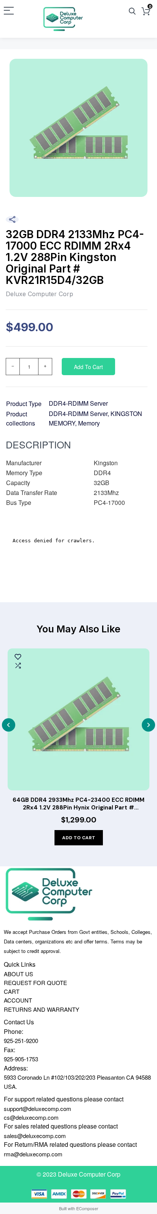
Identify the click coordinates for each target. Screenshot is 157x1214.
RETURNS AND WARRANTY (41, 1009)
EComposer (87, 1208)
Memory (89, 423)
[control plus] (45, 366)
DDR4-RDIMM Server (78, 403)
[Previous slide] (8, 725)
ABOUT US (18, 974)
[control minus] (12, 366)
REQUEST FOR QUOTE (35, 983)
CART (11, 991)
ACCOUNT (18, 1000)
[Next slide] (148, 725)
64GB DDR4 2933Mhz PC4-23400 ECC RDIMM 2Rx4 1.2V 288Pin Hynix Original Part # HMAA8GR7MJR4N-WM (78, 803)
